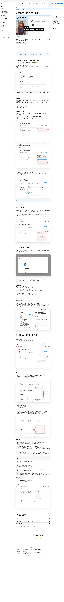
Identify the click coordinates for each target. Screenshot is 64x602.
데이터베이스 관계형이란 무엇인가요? (27, 60)
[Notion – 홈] (1, 3)
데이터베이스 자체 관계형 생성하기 (26, 335)
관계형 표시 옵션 (21, 286)
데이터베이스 (22, 7)
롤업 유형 (54, 27)
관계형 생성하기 (20, 112)
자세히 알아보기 (38, 552)
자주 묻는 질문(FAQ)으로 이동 (21, 42)
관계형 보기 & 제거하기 (23, 247)
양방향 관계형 (20, 207)
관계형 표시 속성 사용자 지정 (55, 22)
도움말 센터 (17, 7)
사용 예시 (54, 15)
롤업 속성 (18, 372)
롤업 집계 (54, 28)
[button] (6, 6)
